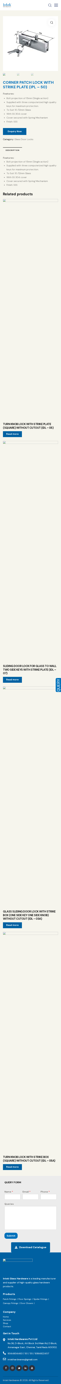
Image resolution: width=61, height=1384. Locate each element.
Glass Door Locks (23, 139)
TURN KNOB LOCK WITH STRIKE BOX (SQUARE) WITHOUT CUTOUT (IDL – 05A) (29, 1159)
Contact (7, 1326)
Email (26, 1191)
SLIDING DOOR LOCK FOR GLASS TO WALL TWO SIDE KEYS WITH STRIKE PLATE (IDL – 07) (30, 669)
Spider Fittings (40, 1299)
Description (12, 150)
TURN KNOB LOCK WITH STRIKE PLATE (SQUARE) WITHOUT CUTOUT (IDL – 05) (28, 426)
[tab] (12, 150)
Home (6, 1316)
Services (7, 1320)
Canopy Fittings (10, 1303)
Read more (12, 434)
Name (8, 1191)
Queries (9, 1204)
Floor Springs (25, 1299)
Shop (5, 1323)
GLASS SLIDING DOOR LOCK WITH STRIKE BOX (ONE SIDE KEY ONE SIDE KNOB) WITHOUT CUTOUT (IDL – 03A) (29, 915)
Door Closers (26, 1303)
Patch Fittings (9, 1299)
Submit (11, 1235)
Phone (45, 1191)
